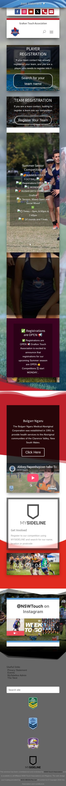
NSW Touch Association (53, 772)
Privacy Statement (17, 670)
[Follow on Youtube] (31, 11)
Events (11, 672)
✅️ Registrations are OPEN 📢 (33, 333)
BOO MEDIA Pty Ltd (29, 780)
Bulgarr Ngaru (33, 421)
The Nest (12, 677)
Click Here (33, 452)
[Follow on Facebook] (17, 11)
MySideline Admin (16, 675)
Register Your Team (33, 120)
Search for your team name (33, 81)
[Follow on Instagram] (24, 11)
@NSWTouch (30, 606)
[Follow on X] (37, 11)
